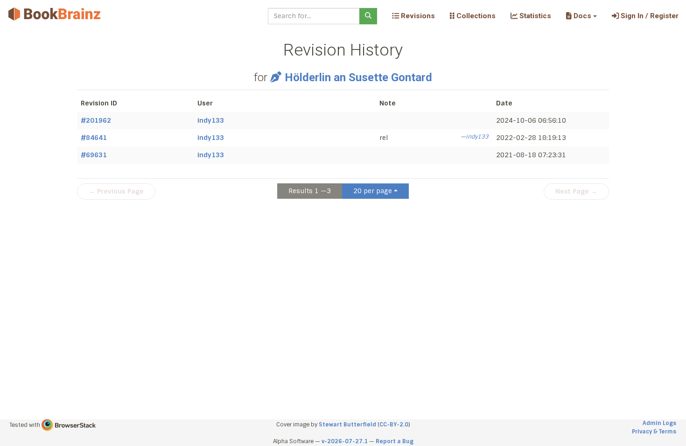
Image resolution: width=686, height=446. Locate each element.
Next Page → (576, 191)
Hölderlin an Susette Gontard (358, 77)
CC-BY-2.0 (393, 424)
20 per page (372, 191)
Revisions (417, 16)
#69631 (94, 155)
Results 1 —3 (309, 191)
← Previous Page (116, 191)
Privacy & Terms (654, 431)
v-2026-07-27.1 (345, 441)
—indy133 (475, 136)
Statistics (534, 16)
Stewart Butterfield (347, 424)
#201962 (96, 120)
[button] (581, 16)
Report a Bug (394, 441)
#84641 (94, 137)
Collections (475, 16)
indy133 (210, 120)
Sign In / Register (649, 16)
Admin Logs (659, 423)
